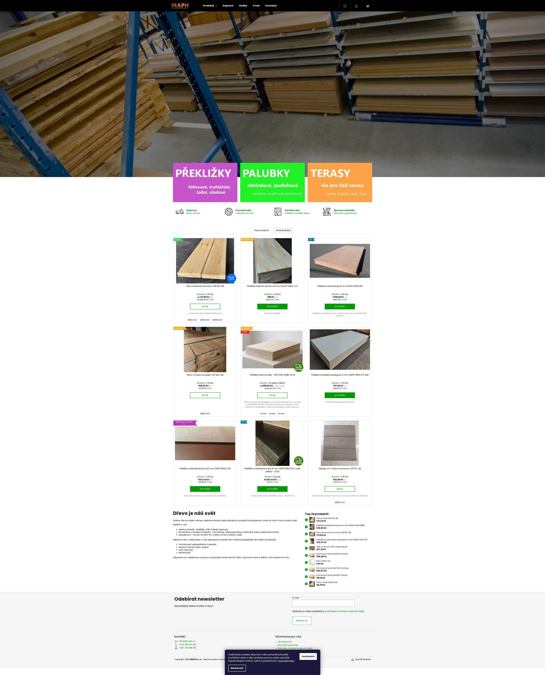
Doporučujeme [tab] (261, 230)
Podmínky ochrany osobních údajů (295, 648)
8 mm (281, 413)
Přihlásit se (302, 620)
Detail (205, 306)
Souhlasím (308, 656)
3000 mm (217, 319)
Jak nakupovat (285, 641)
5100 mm (192, 319)
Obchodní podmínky (288, 645)
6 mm (272, 413)
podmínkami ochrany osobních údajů (344, 611)
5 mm (263, 413)
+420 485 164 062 (187, 644)
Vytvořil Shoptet (363, 659)
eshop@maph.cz (187, 641)
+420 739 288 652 (187, 647)
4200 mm (205, 319)
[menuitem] (210, 5)
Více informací (286, 660)
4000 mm (205, 413)
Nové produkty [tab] (283, 230)
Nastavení (237, 668)
